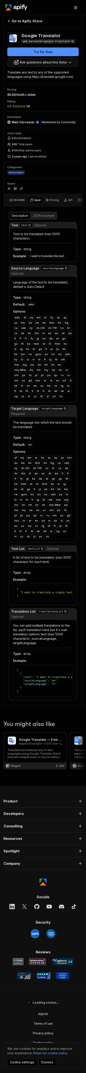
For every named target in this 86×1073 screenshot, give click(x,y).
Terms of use (43, 1023)
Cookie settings (22, 1062)
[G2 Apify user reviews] (24, 975)
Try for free (43, 52)
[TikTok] (73, 906)
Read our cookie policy (50, 1053)
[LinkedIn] (12, 906)
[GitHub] (36, 906)
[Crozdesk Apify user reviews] (62, 975)
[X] (24, 906)
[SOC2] (51, 933)
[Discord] (61, 906)
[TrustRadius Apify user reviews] (43, 975)
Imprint (43, 1014)
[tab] (17, 200)
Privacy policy (43, 1033)
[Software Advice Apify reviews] (37, 961)
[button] (29, 225)
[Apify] (16, 7)
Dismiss (47, 1062)
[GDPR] (35, 933)
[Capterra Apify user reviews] (62, 961)
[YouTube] (49, 906)
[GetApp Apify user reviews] (18, 961)
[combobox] (43, 62)
